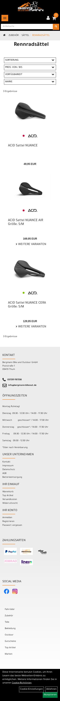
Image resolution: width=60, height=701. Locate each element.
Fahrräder (10, 609)
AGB (4, 473)
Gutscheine (10, 641)
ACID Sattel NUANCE (23, 146)
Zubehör (14, 35)
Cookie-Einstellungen (31, 689)
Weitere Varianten (31, 244)
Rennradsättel (41, 35)
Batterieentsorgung (12, 477)
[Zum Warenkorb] (54, 19)
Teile (7, 622)
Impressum (7, 466)
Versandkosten (9, 499)
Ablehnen (51, 689)
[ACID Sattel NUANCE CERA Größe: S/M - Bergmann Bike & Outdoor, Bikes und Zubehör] (30, 269)
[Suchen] (56, 27)
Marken (8, 654)
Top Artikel (7, 495)
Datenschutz (8, 469)
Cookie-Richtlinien (22, 683)
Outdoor (9, 635)
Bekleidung (10, 628)
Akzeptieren (50, 695)
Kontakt (6, 462)
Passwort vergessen (12, 525)
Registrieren (8, 521)
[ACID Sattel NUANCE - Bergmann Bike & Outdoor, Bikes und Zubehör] (30, 112)
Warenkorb (7, 492)
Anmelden (7, 517)
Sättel (25, 35)
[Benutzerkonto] (48, 18)
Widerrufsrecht (10, 503)
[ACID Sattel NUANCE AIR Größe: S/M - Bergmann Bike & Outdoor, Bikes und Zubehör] (30, 187)
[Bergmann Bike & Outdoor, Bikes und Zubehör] (30, 6)
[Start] (4, 35)
